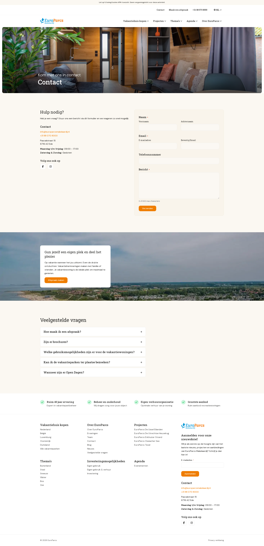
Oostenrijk (45, 441)
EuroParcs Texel (142, 444)
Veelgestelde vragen (97, 452)
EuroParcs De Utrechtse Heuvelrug (151, 433)
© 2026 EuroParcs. (48, 540)
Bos (42, 481)
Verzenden (147, 208)
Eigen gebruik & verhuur (99, 469)
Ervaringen (92, 433)
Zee (42, 485)
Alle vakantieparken (50, 448)
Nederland (45, 429)
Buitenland (45, 465)
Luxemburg (45, 437)
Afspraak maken (56, 280)
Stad (42, 469)
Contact (160, 10)
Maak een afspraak (178, 10)
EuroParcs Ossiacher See (147, 441)
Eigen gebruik (94, 465)
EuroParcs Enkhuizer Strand (148, 437)
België (43, 433)
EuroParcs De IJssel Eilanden (148, 429)
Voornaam (144, 121)
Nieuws (90, 448)
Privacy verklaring (216, 540)
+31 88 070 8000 (200, 10)
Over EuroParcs (95, 429)
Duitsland (45, 444)
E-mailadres (145, 140)
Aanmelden (190, 473)
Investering (92, 473)
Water (43, 477)
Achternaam (187, 121)
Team (90, 437)
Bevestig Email (188, 140)
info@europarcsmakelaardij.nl (55, 131)
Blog (89, 444)
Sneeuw (44, 473)
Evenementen (141, 465)
